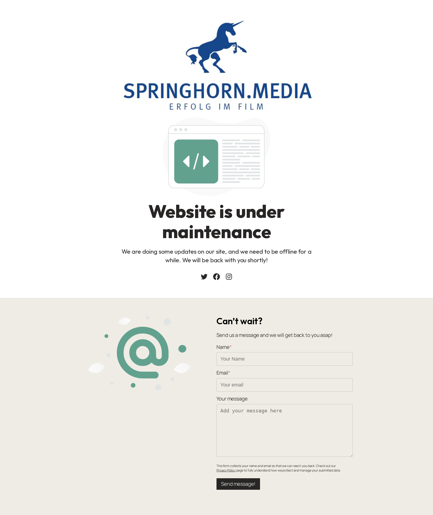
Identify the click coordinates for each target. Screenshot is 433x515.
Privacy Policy (226, 470)
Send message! (238, 484)
